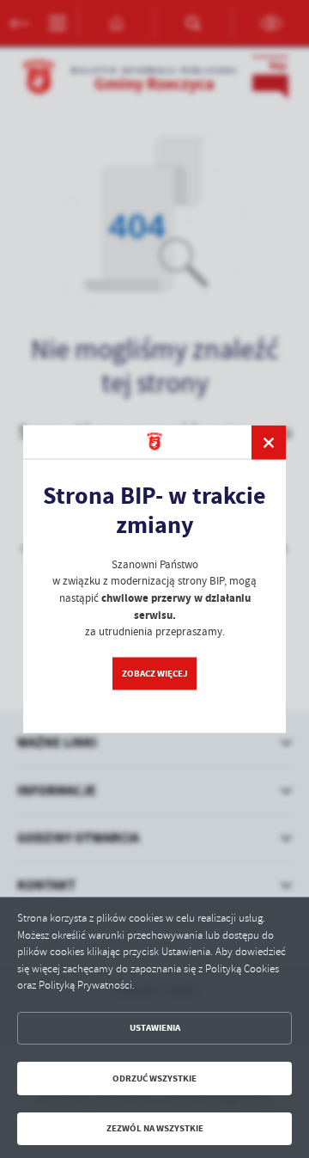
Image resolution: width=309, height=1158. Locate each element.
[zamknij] (268, 442)
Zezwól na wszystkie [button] (154, 1128)
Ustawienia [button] (155, 1027)
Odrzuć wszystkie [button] (154, 1078)
